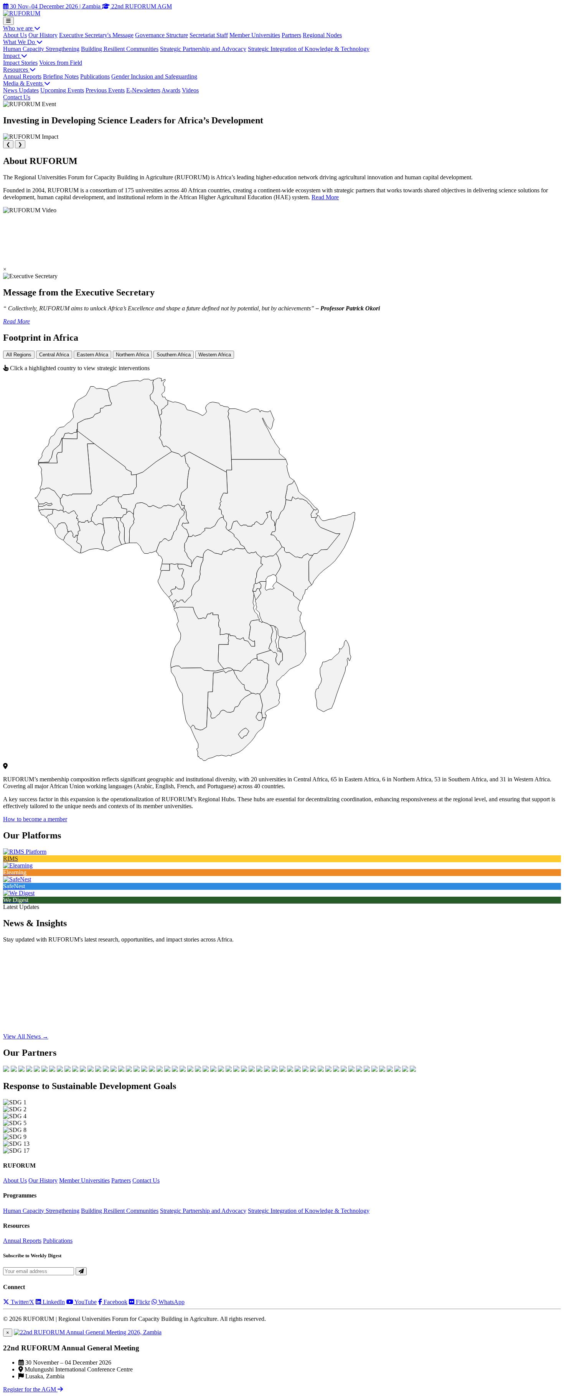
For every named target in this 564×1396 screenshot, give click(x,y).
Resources (16, 69)
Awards (171, 90)
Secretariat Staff (209, 35)
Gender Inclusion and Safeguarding (154, 76)
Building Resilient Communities (119, 49)
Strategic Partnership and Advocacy (203, 49)
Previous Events (105, 90)
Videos (190, 90)
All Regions (18, 355)
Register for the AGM (30, 1389)
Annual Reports (22, 76)
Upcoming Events (62, 90)
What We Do (19, 42)
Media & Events (23, 83)
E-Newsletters (143, 90)
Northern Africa (132, 355)
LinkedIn (53, 1302)
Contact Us (16, 97)
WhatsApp (171, 1302)
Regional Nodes (322, 35)
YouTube (85, 1302)
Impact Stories (20, 62)
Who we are (18, 28)
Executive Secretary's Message (96, 35)
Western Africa (214, 355)
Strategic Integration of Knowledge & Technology (308, 49)
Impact (12, 55)
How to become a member (35, 819)
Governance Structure (161, 35)
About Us (15, 35)
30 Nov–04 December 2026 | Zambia (55, 6)
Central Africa (54, 355)
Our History (43, 35)
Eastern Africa (92, 355)
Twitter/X (21, 1302)
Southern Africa (174, 355)
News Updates (21, 90)
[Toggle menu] (8, 21)
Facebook (114, 1302)
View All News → (25, 1036)
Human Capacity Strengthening (41, 49)
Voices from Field (60, 62)
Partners (291, 35)
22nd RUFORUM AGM (141, 6)
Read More (325, 197)
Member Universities (254, 35)
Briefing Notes (61, 76)
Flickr (142, 1302)
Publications (95, 76)
